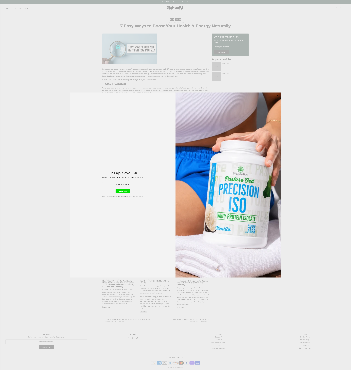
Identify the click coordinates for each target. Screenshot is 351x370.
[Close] (277, 96)
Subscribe (123, 191)
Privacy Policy (128, 196)
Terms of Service (137, 196)
